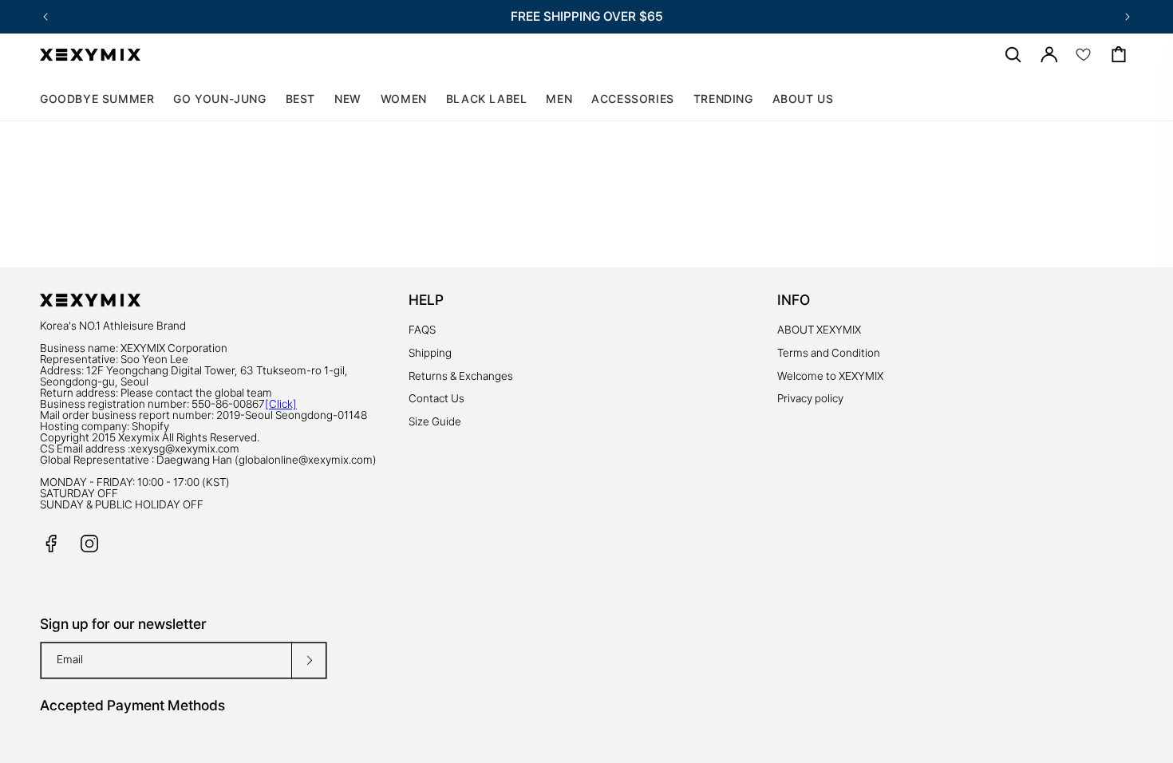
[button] (403, 99)
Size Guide (435, 421)
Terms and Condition (828, 352)
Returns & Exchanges (461, 376)
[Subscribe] (308, 660)
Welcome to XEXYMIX (830, 376)
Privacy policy (810, 398)
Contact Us (436, 398)
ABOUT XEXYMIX (819, 329)
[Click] (281, 403)
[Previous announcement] (45, 17)
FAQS (422, 329)
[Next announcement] (1127, 17)
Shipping (430, 352)
